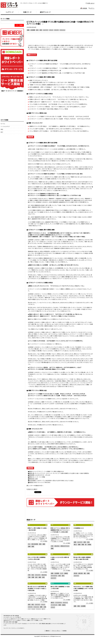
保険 (79, 606)
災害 (29, 577)
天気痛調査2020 (78, 528)
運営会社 (48, 630)
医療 (29, 546)
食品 (2, 129)
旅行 (2, 132)
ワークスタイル (58, 602)
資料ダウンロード (45, 12)
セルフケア (45, 30)
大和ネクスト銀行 (32, 489)
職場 (60, 605)
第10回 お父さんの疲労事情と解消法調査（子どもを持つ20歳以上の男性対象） (37, 588)
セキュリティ (37, 575)
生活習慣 (33, 30)
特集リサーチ (27, 12)
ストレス (51, 30)
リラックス (56, 30)
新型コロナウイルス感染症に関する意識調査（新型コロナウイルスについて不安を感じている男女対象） (60, 530)
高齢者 (66, 573)
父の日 (33, 609)
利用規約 (64, 630)
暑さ (85, 573)
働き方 (52, 602)
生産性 (63, 605)
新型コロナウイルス (65, 546)
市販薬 (89, 544)
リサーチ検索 (19, 25)
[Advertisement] (60, 18)
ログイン (92, 8)
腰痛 (79, 544)
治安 (36, 577)
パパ (29, 609)
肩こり (75, 544)
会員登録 (84, 8)
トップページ (9, 12)
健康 (28, 30)
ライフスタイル (54, 575)
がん (29, 544)
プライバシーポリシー (56, 630)
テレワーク (65, 602)
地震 (33, 577)
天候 (88, 542)
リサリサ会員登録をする (12, 38)
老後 (43, 577)
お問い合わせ (90, 3)
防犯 (33, 575)
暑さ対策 (80, 573)
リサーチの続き (43, 541)
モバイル (3, 123)
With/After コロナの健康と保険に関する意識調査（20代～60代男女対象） (83, 588)
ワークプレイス (54, 605)
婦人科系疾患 (35, 544)
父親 (45, 607)
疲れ (37, 30)
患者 (33, 546)
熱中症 (75, 573)
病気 (40, 544)
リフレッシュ (62, 30)
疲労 (41, 30)
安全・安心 (57, 546)
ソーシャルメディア (5, 126)
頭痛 (83, 544)
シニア (61, 573)
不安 (52, 546)
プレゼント (38, 609)
